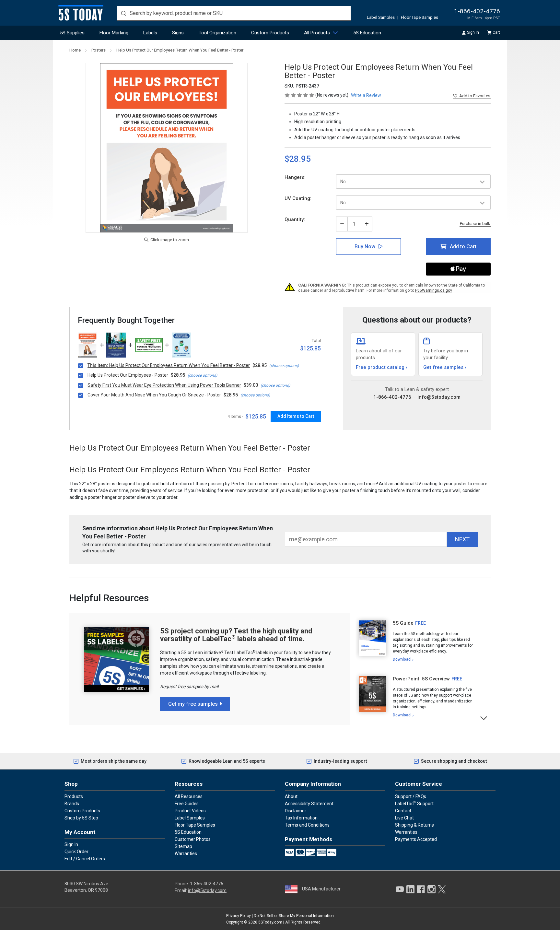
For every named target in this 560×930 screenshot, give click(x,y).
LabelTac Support (414, 803)
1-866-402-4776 (477, 11)
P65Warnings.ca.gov (433, 290)
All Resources (189, 796)
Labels (150, 33)
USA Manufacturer (321, 888)
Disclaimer (295, 810)
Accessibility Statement (309, 803)
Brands (71, 803)
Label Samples (381, 17)
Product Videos (190, 810)
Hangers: (295, 177)
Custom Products (270, 33)
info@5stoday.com (439, 397)
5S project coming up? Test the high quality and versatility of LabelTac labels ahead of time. (236, 635)
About (291, 796)
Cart (496, 32)
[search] (234, 13)
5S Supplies (72, 33)
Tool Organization (217, 33)
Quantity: (295, 219)
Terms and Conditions (307, 825)
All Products (317, 33)
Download (402, 659)
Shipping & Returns (414, 825)
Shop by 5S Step (81, 817)
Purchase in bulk (475, 223)
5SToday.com (270, 922)
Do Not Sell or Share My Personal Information (294, 915)
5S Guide (403, 623)
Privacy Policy (238, 915)
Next (484, 717)
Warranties (186, 853)
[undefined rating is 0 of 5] (300, 95)
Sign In (473, 32)
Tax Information (301, 817)
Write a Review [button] (366, 95)
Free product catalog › (381, 367)
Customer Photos (193, 839)
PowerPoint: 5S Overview (421, 679)
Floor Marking (113, 33)
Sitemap (183, 846)
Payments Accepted (416, 839)
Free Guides (187, 803)
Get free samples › (444, 367)
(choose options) (284, 365)
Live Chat (404, 817)
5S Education (367, 33)
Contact (403, 810)
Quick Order (76, 851)
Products (73, 796)
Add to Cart (463, 246)
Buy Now (365, 246)
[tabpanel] (415, 641)
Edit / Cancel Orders (84, 858)
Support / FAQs (410, 796)
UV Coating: (298, 198)
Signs (178, 33)
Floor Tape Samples (419, 17)
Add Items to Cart (295, 416)
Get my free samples (193, 704)
